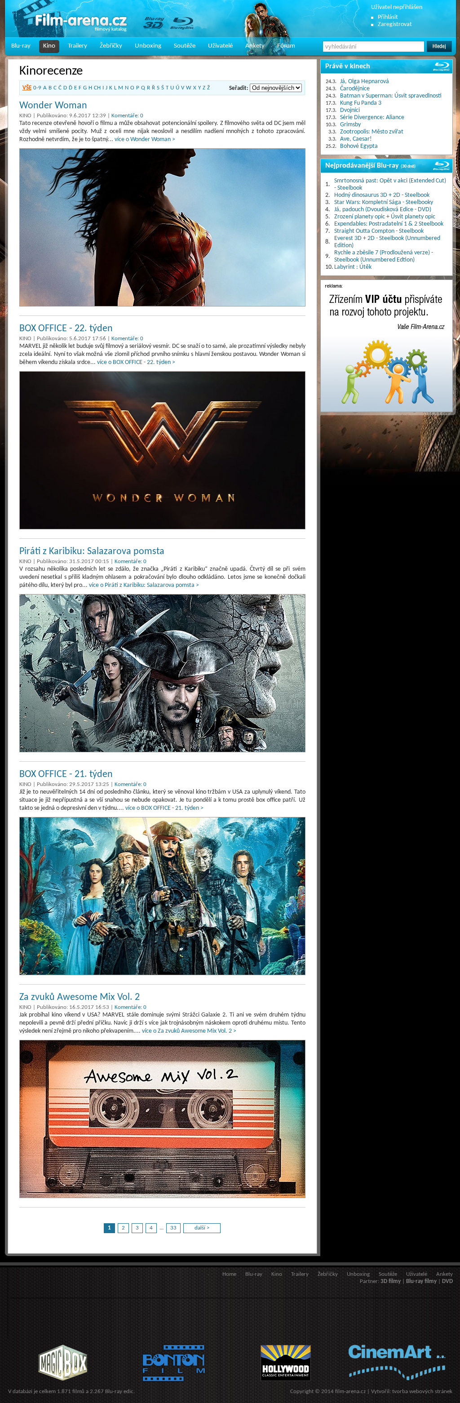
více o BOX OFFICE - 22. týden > (136, 362)
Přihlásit (388, 17)
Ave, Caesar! (356, 139)
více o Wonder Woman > (145, 139)
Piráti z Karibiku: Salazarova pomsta (91, 551)
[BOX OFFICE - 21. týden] (162, 896)
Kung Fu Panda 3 (360, 103)
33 (173, 1228)
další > (202, 1228)
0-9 (37, 88)
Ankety (255, 46)
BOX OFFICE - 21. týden (66, 774)
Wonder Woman (53, 106)
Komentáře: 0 (127, 116)
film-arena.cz (350, 1391)
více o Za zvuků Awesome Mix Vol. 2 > (189, 1031)
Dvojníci (350, 110)
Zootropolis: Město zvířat (371, 132)
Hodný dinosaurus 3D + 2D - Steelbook (381, 195)
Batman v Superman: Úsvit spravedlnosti (391, 96)
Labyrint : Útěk (353, 267)
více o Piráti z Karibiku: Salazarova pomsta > (144, 585)
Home (229, 1274)
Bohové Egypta (359, 146)
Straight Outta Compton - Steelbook (379, 231)
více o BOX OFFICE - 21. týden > (164, 808)
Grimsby (350, 125)
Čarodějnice (355, 89)
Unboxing (148, 46)
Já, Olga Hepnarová (364, 81)
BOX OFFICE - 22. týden (66, 329)
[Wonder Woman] (162, 227)
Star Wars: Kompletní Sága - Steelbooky (383, 202)
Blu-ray (21, 46)
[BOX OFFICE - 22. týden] (162, 450)
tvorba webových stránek (422, 1391)
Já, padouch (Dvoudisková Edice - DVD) (382, 210)
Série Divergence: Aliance (372, 117)
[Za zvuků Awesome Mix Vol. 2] (162, 1119)
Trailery (77, 46)
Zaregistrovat (395, 24)
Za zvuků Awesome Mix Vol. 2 (79, 997)
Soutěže (184, 46)
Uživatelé (220, 46)
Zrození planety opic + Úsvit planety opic (384, 217)
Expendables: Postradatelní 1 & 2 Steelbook (388, 224)
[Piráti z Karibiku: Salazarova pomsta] (162, 673)
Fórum (286, 46)
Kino (49, 46)
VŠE (26, 88)
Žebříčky (111, 46)
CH (97, 88)
